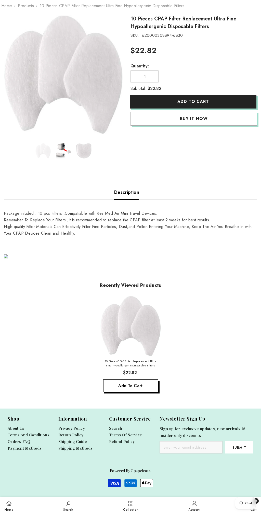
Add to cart (194, 101)
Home (6, 6)
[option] (63, 74)
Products (26, 6)
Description (126, 192)
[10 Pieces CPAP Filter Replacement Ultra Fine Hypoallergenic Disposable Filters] (130, 326)
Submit (239, 447)
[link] (68, 505)
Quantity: (139, 66)
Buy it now (194, 119)
